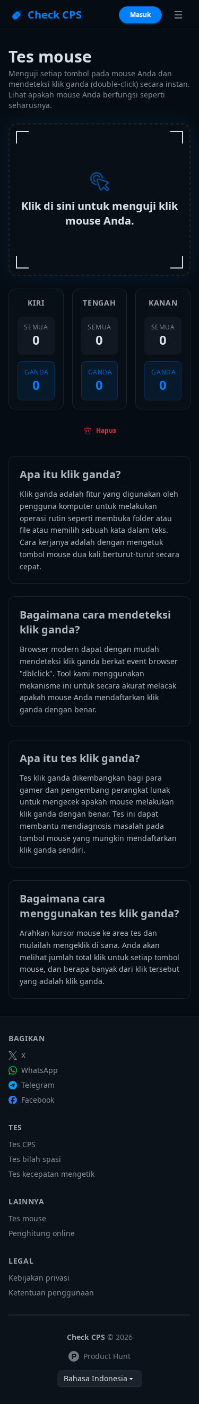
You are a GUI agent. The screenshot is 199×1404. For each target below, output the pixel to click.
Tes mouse (27, 1218)
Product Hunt (107, 1356)
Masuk (140, 14)
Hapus (106, 430)
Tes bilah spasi (34, 1159)
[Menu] (178, 14)
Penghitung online (41, 1233)
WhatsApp (39, 1070)
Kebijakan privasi (39, 1278)
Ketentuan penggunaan (51, 1292)
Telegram (38, 1085)
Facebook (37, 1100)
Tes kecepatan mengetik (51, 1174)
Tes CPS (22, 1144)
